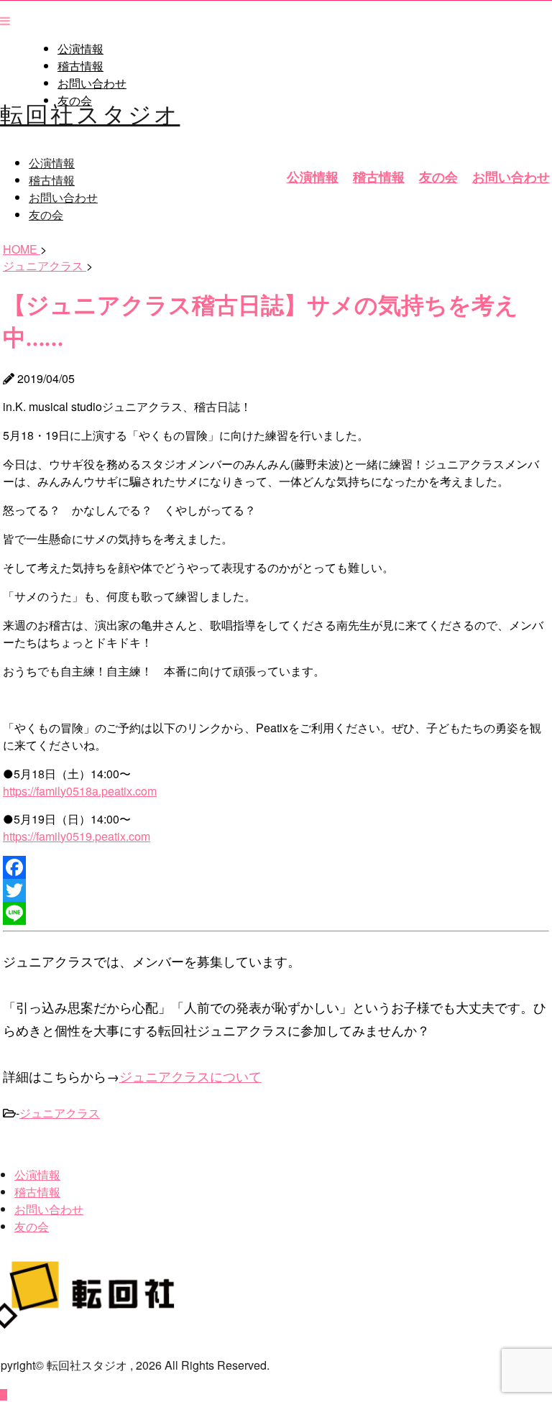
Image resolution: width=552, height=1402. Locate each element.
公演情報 (81, 49)
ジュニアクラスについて (190, 1075)
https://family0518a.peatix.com (80, 791)
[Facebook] (276, 867)
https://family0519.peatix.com (76, 836)
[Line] (276, 913)
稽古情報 (81, 66)
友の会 (438, 176)
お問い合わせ (92, 83)
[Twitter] (276, 890)
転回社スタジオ (90, 112)
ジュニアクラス (59, 1112)
